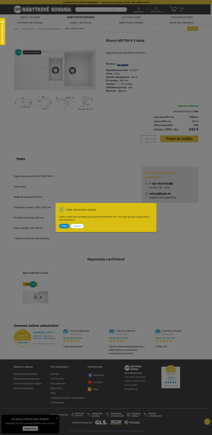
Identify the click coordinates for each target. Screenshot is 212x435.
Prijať (64, 226)
